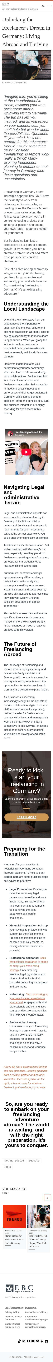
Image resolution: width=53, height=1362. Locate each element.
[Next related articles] (47, 1197)
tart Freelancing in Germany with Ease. (21, 1297)
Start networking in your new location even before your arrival (29, 998)
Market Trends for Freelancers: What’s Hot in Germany (14, 1239)
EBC (19, 1357)
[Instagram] (24, 1342)
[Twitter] (37, 1342)
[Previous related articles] (40, 1197)
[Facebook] (28, 1342)
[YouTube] (33, 1342)
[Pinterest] (42, 1342)
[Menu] (49, 5)
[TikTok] (19, 1342)
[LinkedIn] (46, 1342)
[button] (5, 1356)
